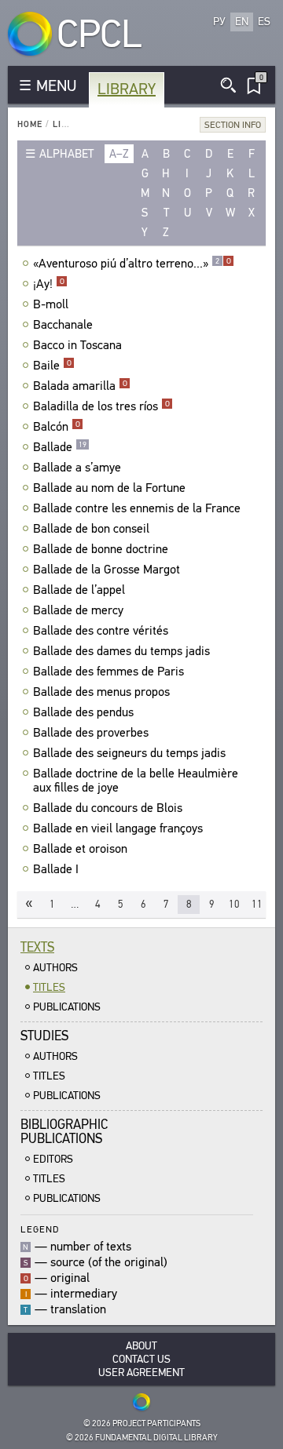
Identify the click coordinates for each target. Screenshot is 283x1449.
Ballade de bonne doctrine (100, 549)
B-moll (50, 304)
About (141, 1346)
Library (126, 89)
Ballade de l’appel (79, 590)
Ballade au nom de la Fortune (109, 488)
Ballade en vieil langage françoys (118, 828)
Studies (44, 1036)
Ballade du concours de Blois (107, 808)
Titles (49, 987)
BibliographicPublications (64, 1131)
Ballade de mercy (78, 610)
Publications (67, 1007)
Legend (39, 1229)
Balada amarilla (80, 386)
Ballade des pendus (83, 712)
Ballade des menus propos (101, 692)
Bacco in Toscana (77, 345)
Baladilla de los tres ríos (101, 406)
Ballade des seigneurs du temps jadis (129, 753)
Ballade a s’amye (77, 468)
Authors (55, 967)
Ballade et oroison (80, 849)
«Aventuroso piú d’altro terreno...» (132, 264)
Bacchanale (63, 325)
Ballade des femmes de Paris (108, 671)
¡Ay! (48, 284)
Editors (53, 1159)
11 (257, 904)
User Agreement (141, 1372)
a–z (119, 154)
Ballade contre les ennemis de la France (137, 508)
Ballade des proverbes (91, 733)
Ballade (59, 447)
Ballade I (56, 869)
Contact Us (141, 1359)
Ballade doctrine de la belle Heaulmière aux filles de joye (135, 780)
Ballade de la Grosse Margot (106, 569)
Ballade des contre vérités (100, 631)
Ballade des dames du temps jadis (121, 651)
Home (29, 124)
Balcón (56, 427)
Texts (37, 947)
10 (234, 904)
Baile (52, 366)
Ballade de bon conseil (91, 529)
